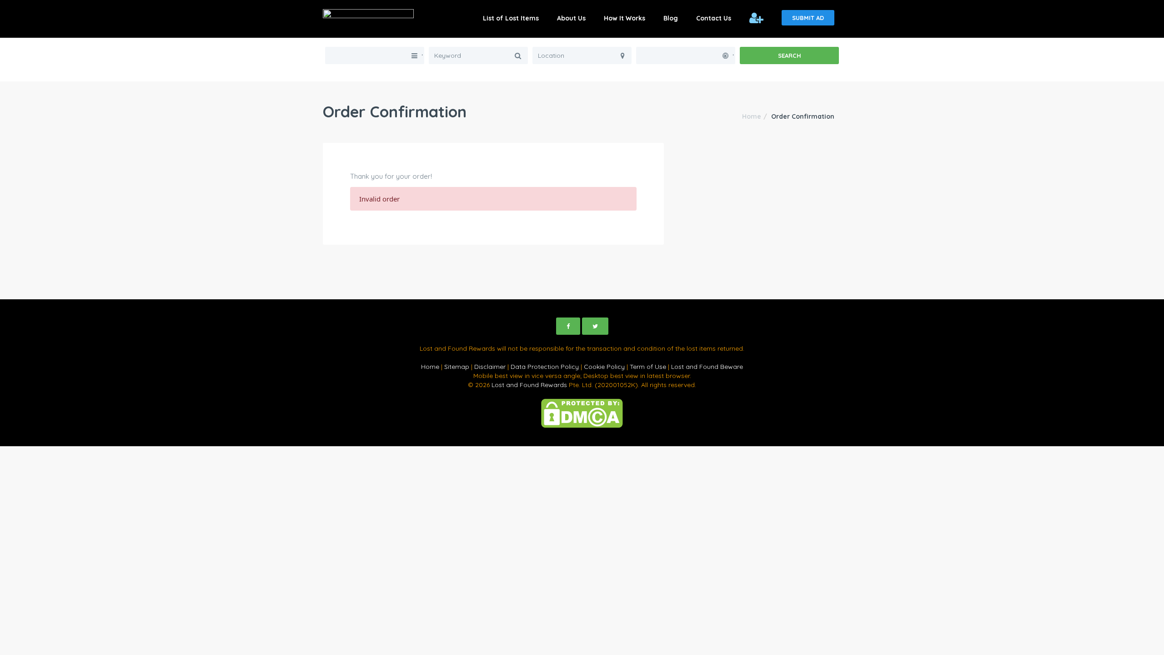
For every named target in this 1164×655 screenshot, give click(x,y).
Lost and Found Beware (707, 367)
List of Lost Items (511, 18)
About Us (571, 18)
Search (789, 55)
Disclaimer (490, 367)
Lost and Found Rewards (529, 385)
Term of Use (648, 367)
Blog (670, 18)
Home (751, 116)
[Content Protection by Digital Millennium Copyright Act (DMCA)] (582, 412)
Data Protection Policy (545, 367)
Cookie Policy (604, 367)
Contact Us (713, 18)
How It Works (624, 18)
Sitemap (456, 367)
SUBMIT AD (808, 17)
